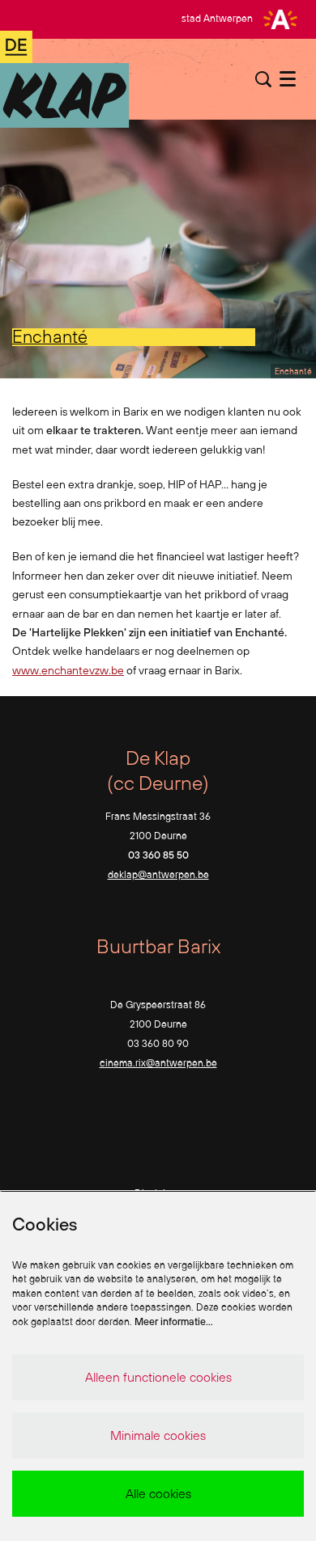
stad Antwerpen (217, 18)
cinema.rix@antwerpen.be (158, 1063)
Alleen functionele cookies (158, 1377)
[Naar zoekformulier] (263, 79)
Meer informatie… (174, 1321)
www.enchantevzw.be (68, 670)
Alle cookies (158, 1493)
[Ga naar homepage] (65, 79)
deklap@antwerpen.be (158, 874)
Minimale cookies (158, 1435)
